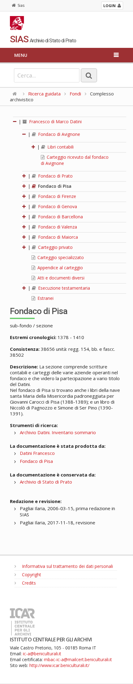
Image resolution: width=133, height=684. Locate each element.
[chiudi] (24, 134)
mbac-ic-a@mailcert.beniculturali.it (78, 659)
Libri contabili (60, 147)
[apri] (34, 147)
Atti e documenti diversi (60, 278)
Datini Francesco (37, 453)
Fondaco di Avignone (58, 134)
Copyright (31, 574)
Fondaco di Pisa (54, 186)
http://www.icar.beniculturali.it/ (59, 665)
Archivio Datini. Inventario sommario (58, 432)
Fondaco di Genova (57, 206)
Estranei (45, 298)
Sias (21, 5)
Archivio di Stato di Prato (46, 482)
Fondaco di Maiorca (57, 237)
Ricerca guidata (44, 93)
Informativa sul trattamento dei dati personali (67, 566)
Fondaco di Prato (55, 176)
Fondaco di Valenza (57, 227)
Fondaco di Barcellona (60, 217)
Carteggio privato (55, 247)
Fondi (75, 93)
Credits (28, 583)
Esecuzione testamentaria (63, 288)
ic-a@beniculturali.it (42, 654)
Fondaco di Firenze (56, 196)
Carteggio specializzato (60, 257)
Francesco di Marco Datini (55, 121)
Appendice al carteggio (59, 268)
